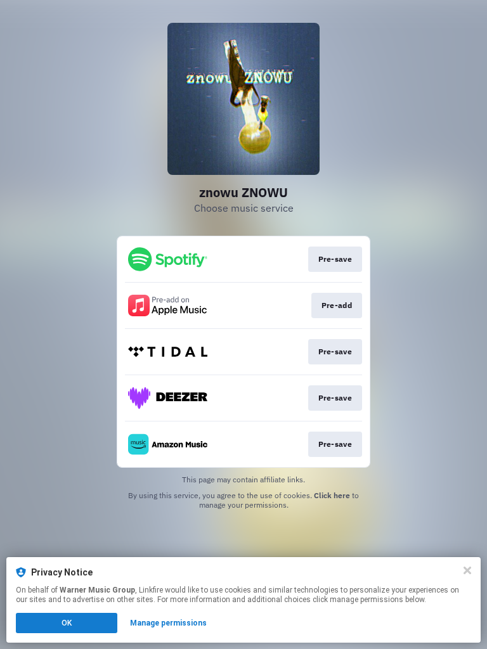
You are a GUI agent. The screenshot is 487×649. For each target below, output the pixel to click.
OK (67, 623)
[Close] (467, 570)
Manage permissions (168, 623)
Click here (332, 495)
